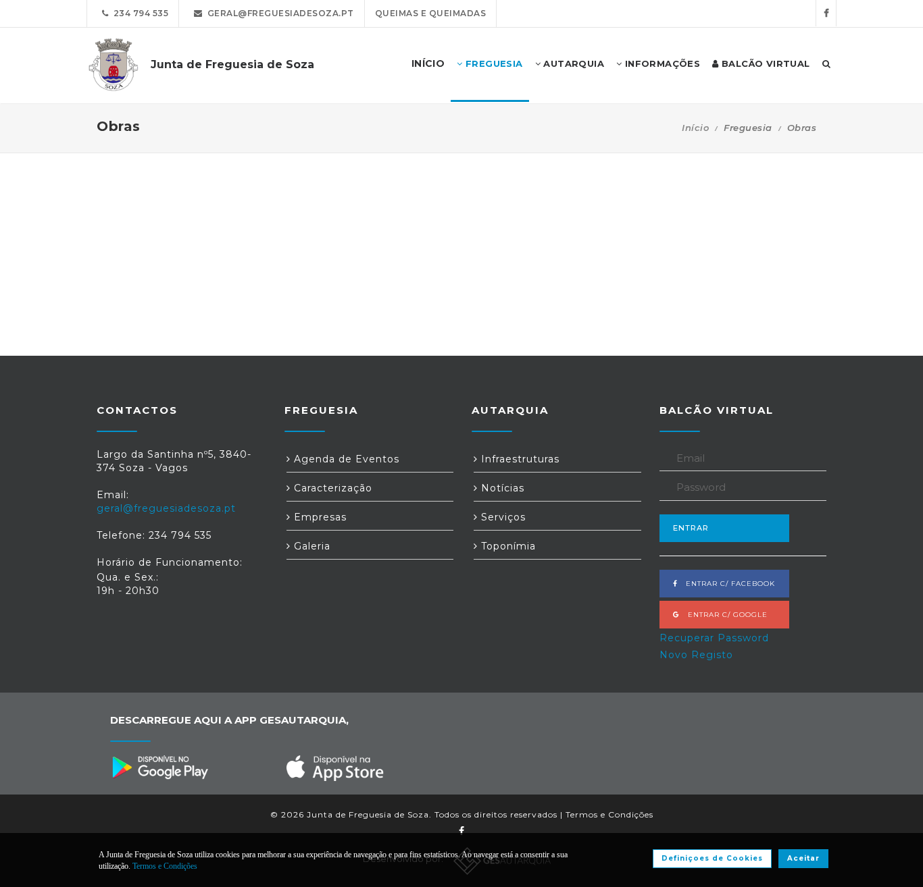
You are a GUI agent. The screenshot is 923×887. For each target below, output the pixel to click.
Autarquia (572, 63)
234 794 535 (139, 13)
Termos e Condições (609, 814)
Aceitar (803, 858)
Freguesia (493, 63)
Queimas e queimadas (431, 13)
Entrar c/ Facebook (726, 583)
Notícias (501, 488)
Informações (661, 63)
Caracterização (331, 488)
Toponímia (507, 546)
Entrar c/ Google (724, 614)
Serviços (502, 517)
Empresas (319, 517)
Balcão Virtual (764, 63)
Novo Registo (696, 655)
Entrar (691, 528)
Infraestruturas (518, 459)
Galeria (310, 546)
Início (695, 127)
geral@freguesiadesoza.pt (278, 13)
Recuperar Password (714, 638)
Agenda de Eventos (345, 459)
